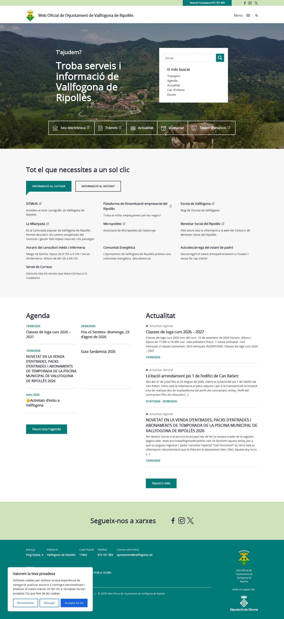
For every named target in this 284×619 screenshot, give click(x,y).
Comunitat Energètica (119, 247)
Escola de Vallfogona (196, 204)
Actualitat (173, 85)
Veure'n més (161, 483)
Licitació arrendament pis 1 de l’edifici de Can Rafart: (192, 375)
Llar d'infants (176, 90)
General (168, 370)
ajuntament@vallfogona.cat (134, 555)
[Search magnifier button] (220, 58)
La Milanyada (35, 224)
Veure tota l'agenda (46, 429)
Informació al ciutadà (48, 186)
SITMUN (32, 204)
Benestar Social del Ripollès (200, 224)
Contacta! (176, 127)
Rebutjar (49, 603)
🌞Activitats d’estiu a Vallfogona (43, 402)
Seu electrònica (73, 127)
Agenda (172, 80)
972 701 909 (105, 555)
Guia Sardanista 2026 (98, 351)
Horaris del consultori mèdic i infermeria (55, 247)
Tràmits (111, 127)
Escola (171, 94)
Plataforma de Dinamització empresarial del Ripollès (135, 206)
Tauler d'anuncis (213, 127)
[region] (50, 589)
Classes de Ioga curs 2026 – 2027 (48, 334)
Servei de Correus (39, 267)
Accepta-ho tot (74, 603)
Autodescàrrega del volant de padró (207, 247)
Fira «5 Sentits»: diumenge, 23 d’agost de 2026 (105, 334)
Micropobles (112, 224)
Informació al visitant (98, 186)
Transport (173, 76)
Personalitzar (25, 603)
